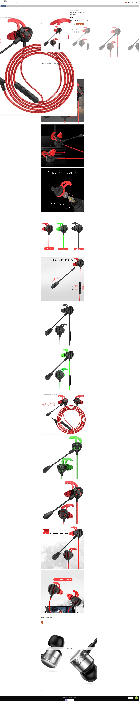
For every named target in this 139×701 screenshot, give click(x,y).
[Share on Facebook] (71, 32)
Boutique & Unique (73, 697)
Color (71, 20)
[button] (128, 2)
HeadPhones (76, 10)
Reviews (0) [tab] (59, 63)
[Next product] (95, 10)
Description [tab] (43, 63)
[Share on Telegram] (79, 32)
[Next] (45, 22)
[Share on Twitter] (73, 32)
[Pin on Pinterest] (77, 32)
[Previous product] (97, 10)
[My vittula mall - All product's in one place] (5, 2)
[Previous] (41, 59)
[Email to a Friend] (75, 32)
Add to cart (80, 24)
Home (71, 10)
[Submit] (126, 2)
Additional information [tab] (51, 63)
